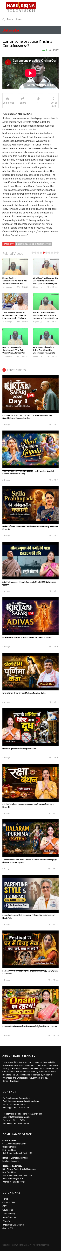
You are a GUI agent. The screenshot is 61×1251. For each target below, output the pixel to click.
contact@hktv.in (15, 1178)
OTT (4, 1206)
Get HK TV (7, 1228)
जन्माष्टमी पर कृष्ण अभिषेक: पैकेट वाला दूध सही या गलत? (19, 748)
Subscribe (10, 30)
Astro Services (9, 1217)
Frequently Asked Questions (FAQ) (33, 244)
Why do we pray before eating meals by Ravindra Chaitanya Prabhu (45, 315)
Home (5, 1198)
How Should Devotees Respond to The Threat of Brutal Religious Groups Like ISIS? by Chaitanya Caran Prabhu (14, 318)
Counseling (7, 1209)
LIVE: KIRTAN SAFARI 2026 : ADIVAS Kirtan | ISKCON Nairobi (27, 637)
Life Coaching (8, 1213)
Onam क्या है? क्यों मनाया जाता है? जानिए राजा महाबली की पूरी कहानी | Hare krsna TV (29, 1026)
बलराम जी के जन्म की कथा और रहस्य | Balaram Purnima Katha (24, 693)
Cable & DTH (8, 1202)
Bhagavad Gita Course (13, 1224)
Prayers (6, 1220)
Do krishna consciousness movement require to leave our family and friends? (13, 350)
